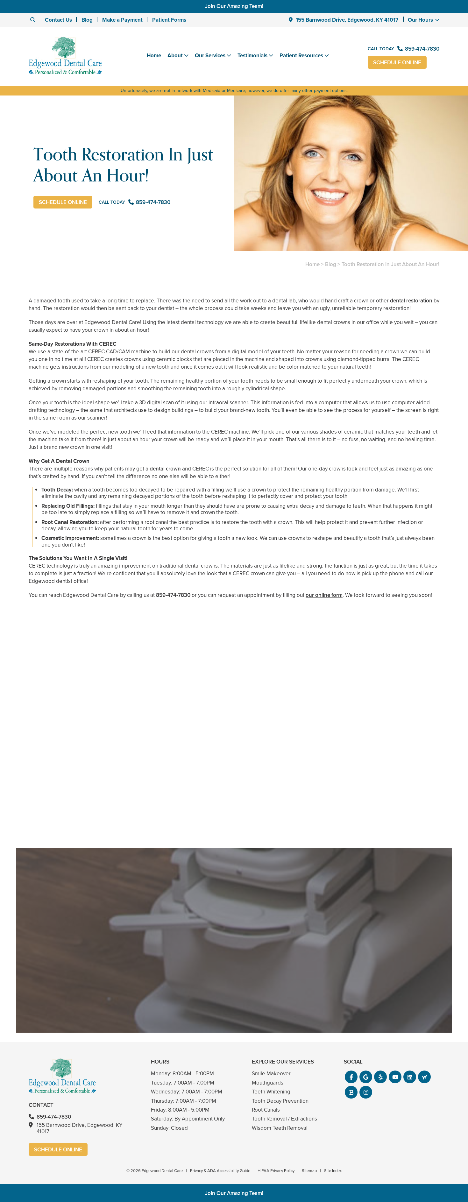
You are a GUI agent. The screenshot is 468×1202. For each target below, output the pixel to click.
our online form (324, 595)
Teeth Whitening (271, 1092)
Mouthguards (267, 1083)
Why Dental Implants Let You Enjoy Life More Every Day (373, 795)
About (175, 56)
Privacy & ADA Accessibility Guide (220, 1171)
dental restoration (411, 301)
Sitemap (309, 1171)
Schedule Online (397, 63)
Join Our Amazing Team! (234, 6)
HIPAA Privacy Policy (276, 1171)
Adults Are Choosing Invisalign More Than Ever (95, 795)
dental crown (165, 469)
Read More (47, 813)
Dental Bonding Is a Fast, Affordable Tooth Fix (234, 795)
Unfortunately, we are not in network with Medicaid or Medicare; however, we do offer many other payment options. (234, 90)
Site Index (333, 1171)
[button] (351, 1077)
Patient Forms (169, 20)
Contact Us (58, 20)
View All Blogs (234, 840)
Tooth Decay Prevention (280, 1101)
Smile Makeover (271, 1074)
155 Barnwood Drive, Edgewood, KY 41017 (347, 20)
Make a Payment (122, 20)
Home (154, 56)
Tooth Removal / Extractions (284, 1119)
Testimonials (252, 56)
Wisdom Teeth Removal (280, 1128)
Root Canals (266, 1110)
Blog (87, 20)
